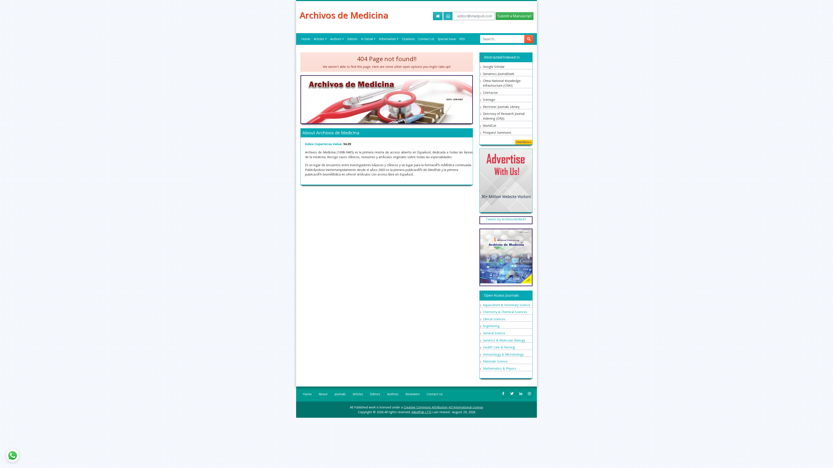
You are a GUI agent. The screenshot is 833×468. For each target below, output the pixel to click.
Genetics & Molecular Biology (504, 340)
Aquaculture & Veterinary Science (506, 305)
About (323, 394)
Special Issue (447, 39)
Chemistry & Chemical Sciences (505, 312)
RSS (462, 39)
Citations (408, 39)
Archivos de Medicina (344, 15)
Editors (352, 39)
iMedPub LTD (421, 412)
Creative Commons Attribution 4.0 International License (443, 407)
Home (305, 39)
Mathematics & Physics (499, 368)
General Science (494, 333)
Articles (358, 394)
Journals (340, 394)
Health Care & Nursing (499, 347)
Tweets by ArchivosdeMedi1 (506, 219)
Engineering (491, 326)
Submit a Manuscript (514, 16)
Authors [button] (335, 39)
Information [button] (387, 39)
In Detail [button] (367, 39)
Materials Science (495, 361)
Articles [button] (319, 39)
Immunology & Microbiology (503, 354)
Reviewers (412, 394)
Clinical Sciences (494, 319)
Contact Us (426, 39)
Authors (392, 394)
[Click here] (506, 180)
